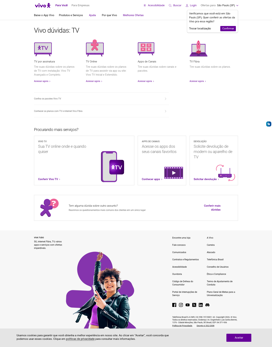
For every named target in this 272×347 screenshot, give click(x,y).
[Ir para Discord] (207, 305)
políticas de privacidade (80, 339)
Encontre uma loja (181, 237)
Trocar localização (200, 28)
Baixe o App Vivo (44, 15)
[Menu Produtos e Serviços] (84, 15)
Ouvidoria (177, 274)
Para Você (61, 5)
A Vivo (210, 237)
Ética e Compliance (216, 274)
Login (193, 5)
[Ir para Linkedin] (201, 305)
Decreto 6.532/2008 (205, 326)
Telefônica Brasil (215, 259)
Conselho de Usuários (218, 267)
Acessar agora (41, 81)
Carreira (211, 245)
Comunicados (179, 252)
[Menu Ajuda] (97, 15)
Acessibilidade (156, 5)
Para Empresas (81, 5)
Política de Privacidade (182, 326)
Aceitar (239, 337)
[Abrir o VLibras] (268, 124)
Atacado (211, 252)
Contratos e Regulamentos (185, 259)
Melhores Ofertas (133, 15)
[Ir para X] (194, 305)
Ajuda (92, 15)
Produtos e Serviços (71, 15)
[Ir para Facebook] (174, 305)
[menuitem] (101, 98)
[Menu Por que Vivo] (118, 15)
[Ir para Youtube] (188, 305)
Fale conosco (179, 245)
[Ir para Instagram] (181, 305)
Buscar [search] (177, 5)
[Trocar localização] (237, 5)
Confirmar (228, 28)
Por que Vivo (110, 15)
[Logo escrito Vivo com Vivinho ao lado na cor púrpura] (42, 5)
